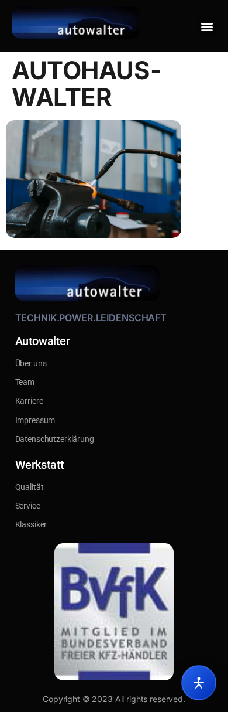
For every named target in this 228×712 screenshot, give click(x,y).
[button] (206, 26)
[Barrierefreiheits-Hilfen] (198, 682)
